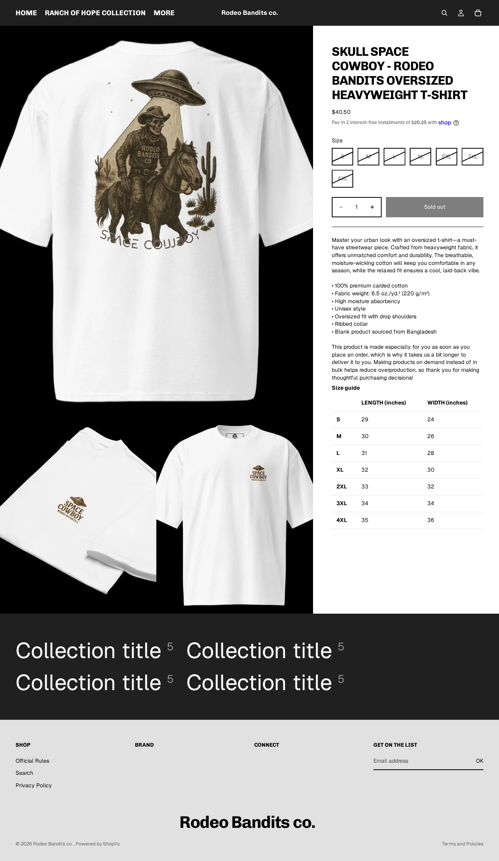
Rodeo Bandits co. (53, 844)
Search (24, 773)
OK (479, 760)
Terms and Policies (462, 844)
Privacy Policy (34, 785)
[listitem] (164, 12)
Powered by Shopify (98, 844)
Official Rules (32, 760)
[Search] (444, 12)
